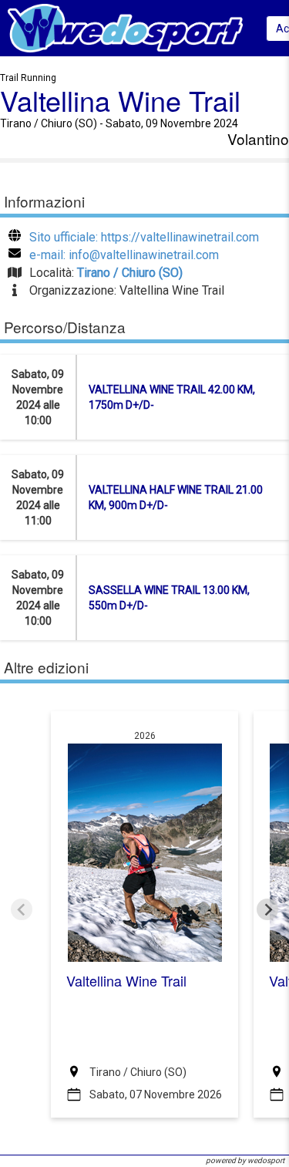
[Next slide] (267, 909)
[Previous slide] (21, 909)
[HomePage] (125, 27)
